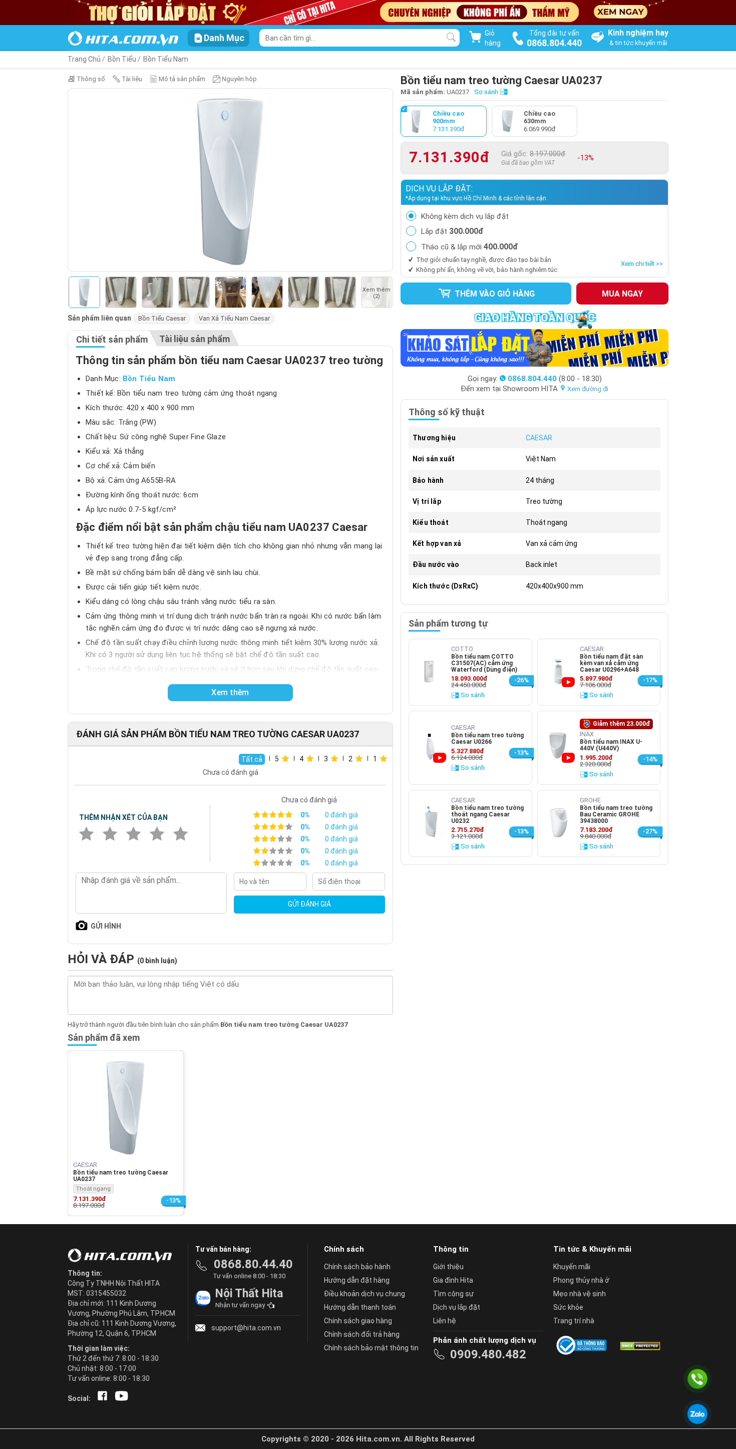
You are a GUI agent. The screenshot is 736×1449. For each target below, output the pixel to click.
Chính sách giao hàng (358, 1321)
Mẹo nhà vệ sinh (579, 1294)
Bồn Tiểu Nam (165, 59)
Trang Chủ (84, 59)
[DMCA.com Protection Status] (639, 1345)
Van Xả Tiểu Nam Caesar (234, 318)
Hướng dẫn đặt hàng (357, 1280)
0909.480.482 (488, 1354)
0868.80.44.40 (253, 1264)
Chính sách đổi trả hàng (362, 1334)
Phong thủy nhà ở (581, 1280)
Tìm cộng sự (453, 1294)
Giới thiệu (448, 1267)
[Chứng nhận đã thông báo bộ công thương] (583, 1345)
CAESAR (539, 438)
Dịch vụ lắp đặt (456, 1307)
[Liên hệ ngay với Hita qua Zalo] (697, 1413)
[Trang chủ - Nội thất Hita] (123, 1256)
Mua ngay (622, 294)
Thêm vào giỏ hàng (494, 294)
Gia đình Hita (453, 1280)
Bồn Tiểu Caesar (162, 318)
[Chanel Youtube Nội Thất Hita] (119, 1398)
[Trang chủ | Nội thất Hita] (123, 39)
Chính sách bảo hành (357, 1267)
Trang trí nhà (573, 1321)
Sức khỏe (568, 1307)
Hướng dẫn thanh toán (360, 1307)
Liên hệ (444, 1321)
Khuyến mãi (571, 1267)
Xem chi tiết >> (642, 263)
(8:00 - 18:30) (555, 378)
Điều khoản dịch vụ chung (364, 1294)
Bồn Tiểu (122, 59)
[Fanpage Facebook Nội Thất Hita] (100, 1398)
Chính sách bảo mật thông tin (371, 1348)
